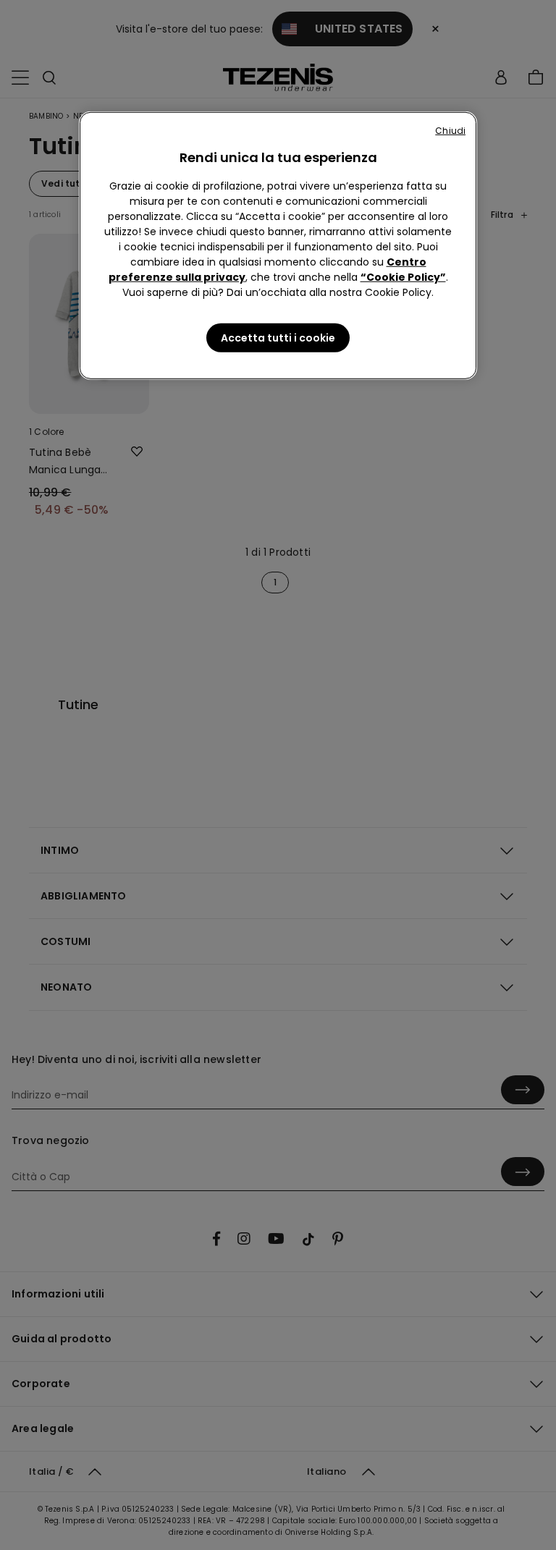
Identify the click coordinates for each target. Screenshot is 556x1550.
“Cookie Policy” (403, 277)
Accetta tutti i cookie (278, 338)
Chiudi (450, 130)
